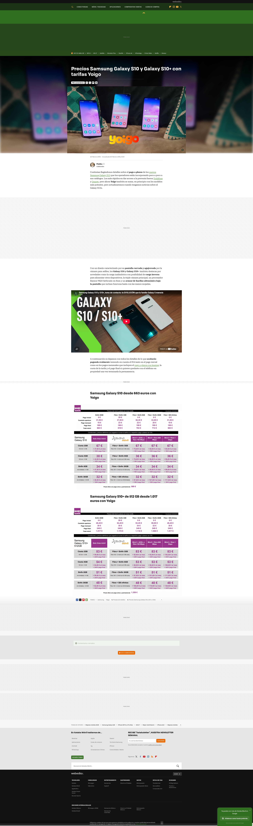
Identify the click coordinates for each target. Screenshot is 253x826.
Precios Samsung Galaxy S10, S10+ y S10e (142, 600)
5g (91, 746)
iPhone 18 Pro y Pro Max (125, 725)
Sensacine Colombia (107, 811)
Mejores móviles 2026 (92, 725)
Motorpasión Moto (142, 786)
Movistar (74, 738)
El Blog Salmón (173, 783)
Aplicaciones (76, 742)
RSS (152, 756)
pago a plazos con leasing (146, 365)
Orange (95, 181)
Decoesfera (156, 786)
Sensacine (107, 783)
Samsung (101, 600)
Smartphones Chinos (98, 750)
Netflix (157, 53)
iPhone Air (129, 53)
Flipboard (170, 7)
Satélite (102, 53)
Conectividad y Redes (117, 750)
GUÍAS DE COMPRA (152, 7)
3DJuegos (91, 783)
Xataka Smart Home (76, 792)
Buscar (178, 766)
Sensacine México (110, 808)
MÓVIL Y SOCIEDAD (99, 7)
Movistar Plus (111, 53)
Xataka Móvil (76, 786)
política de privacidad (155, 745)
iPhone (112, 746)
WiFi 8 (88, 53)
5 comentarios (79, 83)
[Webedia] (177, 1)
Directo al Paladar (125, 783)
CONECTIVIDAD (82, 7)
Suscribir (160, 741)
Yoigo (108, 600)
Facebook (87, 83)
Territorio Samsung (116, 742)
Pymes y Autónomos (172, 786)
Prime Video (148, 53)
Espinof (106, 786)
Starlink (121, 53)
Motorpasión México (140, 809)
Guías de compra (96, 742)
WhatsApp (138, 53)
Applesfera (75, 789)
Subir (176, 774)
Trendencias (156, 783)
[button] (100, 164)
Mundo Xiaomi (76, 796)
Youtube (177, 7)
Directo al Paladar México (125, 809)
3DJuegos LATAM (93, 808)
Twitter (180, 7)
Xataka (74, 783)
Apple (93, 738)
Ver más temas (77, 757)
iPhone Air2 (161, 725)
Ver (127, 653)
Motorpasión (140, 783)
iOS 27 (95, 53)
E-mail (96, 83)
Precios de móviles (119, 600)
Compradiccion (157, 789)
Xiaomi (112, 738)
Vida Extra (91, 786)
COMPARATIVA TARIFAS (133, 7)
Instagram (174, 7)
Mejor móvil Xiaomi (149, 725)
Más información (141, 824)
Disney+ (164, 53)
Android (74, 746)
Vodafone (158, 178)
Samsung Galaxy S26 (108, 725)
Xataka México (76, 808)
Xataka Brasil (76, 811)
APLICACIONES (115, 7)
